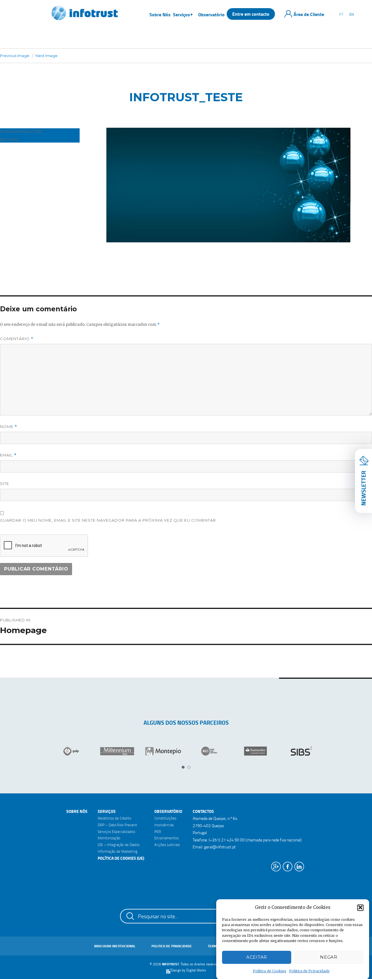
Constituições (165, 818)
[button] (360, 907)
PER (157, 831)
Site (4, 483)
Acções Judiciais (167, 844)
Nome (8, 426)
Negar (328, 957)
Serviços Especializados (116, 831)
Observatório (168, 811)
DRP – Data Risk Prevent (117, 824)
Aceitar (256, 957)
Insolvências (164, 824)
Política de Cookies (269, 971)
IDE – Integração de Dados (119, 844)
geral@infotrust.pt (220, 847)
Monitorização (109, 838)
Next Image (46, 55)
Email (8, 455)
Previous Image (14, 55)
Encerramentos (166, 838)
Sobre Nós (76, 811)
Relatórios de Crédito (114, 818)
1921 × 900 (9, 139)
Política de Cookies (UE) (121, 858)
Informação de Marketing (117, 851)
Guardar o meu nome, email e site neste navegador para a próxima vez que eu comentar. (108, 520)
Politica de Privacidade (309, 971)
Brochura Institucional (114, 946)
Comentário (16, 338)
